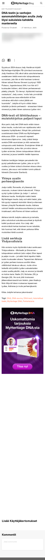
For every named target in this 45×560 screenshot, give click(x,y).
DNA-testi (28, 298)
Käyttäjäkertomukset (12, 9)
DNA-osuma (17, 298)
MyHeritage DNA (14, 301)
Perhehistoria (28, 301)
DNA (9, 298)
